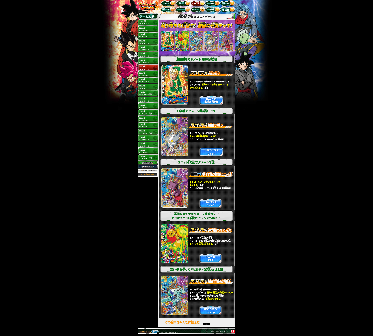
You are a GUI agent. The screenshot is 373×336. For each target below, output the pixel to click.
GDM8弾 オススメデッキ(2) (148, 48)
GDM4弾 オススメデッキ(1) (148, 125)
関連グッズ (227, 3)
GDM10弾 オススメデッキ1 (148, 22)
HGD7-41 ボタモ (182, 41)
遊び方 (183, 3)
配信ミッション (168, 9)
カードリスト (213, 3)
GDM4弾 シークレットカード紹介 (148, 132)
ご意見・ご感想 (164, 332)
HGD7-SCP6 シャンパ (226, 41)
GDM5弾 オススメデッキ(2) (148, 100)
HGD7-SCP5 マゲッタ (211, 41)
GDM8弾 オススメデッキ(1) (148, 55)
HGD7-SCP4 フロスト (197, 41)
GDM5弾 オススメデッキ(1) (148, 106)
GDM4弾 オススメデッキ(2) (148, 119)
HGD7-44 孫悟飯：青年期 (167, 41)
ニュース (168, 3)
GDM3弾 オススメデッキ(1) (148, 151)
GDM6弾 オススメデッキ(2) (148, 80)
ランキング (198, 9)
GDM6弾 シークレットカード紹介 (148, 93)
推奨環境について (173, 332)
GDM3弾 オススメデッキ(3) (148, 138)
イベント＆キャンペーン (213, 9)
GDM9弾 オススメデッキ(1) (148, 35)
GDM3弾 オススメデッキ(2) (148, 145)
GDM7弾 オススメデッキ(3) (148, 61)
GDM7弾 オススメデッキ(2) (148, 67)
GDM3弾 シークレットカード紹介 (148, 157)
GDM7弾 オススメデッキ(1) (148, 74)
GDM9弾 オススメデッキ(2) (148, 29)
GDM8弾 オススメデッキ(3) (148, 42)
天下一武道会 (227, 9)
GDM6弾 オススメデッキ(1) (148, 87)
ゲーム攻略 (198, 3)
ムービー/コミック (183, 9)
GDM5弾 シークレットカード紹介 (148, 112)
